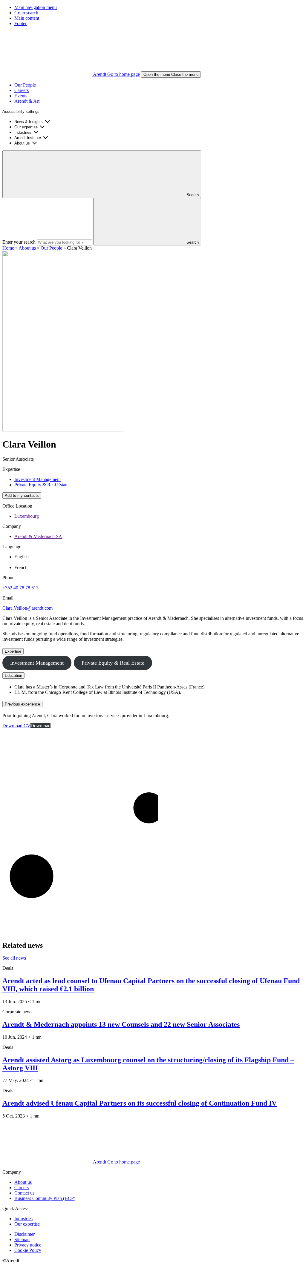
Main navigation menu (35, 7)
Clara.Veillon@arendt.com (27, 608)
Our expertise (26, 127)
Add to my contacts (22, 495)
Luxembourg (26, 516)
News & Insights (28, 121)
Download (40, 725)
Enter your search (19, 242)
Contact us (24, 1192)
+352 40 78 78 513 (20, 587)
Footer (20, 23)
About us (22, 143)
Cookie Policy (27, 1250)
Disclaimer (24, 1234)
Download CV (16, 725)
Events (20, 95)
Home (8, 247)
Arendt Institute (27, 138)
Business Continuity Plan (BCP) (44, 1198)
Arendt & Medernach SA (38, 536)
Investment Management (37, 479)
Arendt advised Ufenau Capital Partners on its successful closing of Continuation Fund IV (139, 1103)
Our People (25, 84)
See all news (14, 957)
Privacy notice (27, 1244)
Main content (26, 18)
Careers (21, 90)
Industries (22, 132)
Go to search (26, 12)
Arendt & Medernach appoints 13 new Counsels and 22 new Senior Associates (121, 1024)
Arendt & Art (26, 101)
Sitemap (22, 1239)
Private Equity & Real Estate (41, 484)
